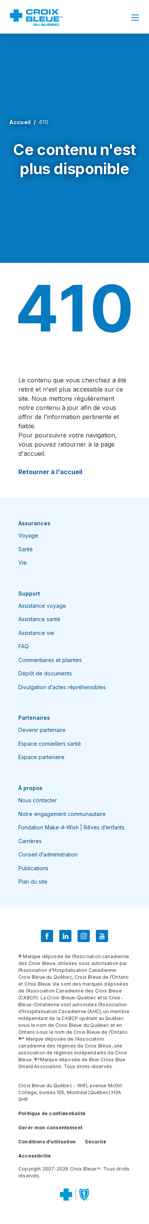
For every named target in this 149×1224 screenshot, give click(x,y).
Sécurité (95, 1142)
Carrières (30, 841)
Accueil (20, 122)
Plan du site (32, 881)
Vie (22, 562)
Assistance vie (36, 633)
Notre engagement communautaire (62, 814)
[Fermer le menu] (135, 17)
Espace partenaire (41, 757)
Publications (33, 868)
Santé (25, 549)
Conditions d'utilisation (47, 1142)
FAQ (23, 646)
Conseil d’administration (48, 854)
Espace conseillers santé (49, 743)
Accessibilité (34, 1156)
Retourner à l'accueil (50, 472)
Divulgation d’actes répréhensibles (62, 687)
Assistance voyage (42, 605)
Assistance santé (39, 619)
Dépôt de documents (45, 673)
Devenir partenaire (42, 730)
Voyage (28, 535)
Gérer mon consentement (50, 1127)
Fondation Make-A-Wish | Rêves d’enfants (71, 827)
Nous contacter (37, 800)
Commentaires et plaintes (50, 660)
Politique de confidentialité (52, 1113)
